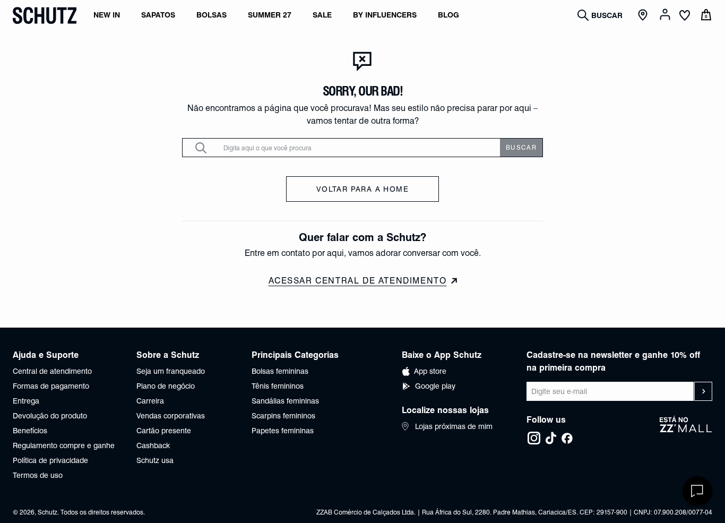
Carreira (150, 401)
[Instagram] (534, 438)
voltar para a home (362, 189)
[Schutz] (44, 15)
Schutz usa (155, 460)
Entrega (26, 401)
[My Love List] (684, 16)
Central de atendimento (52, 371)
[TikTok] (550, 438)
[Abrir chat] (697, 491)
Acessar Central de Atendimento (358, 281)
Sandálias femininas (285, 401)
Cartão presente (163, 430)
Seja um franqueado (170, 371)
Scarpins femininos (283, 415)
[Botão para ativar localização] (644, 15)
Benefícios (30, 430)
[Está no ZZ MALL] (686, 430)
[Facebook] (566, 438)
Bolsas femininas (280, 371)
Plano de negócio (165, 386)
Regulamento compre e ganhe (64, 445)
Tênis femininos (278, 386)
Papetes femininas (283, 430)
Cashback (153, 445)
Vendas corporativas (170, 415)
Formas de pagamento (51, 386)
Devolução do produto (50, 415)
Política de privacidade (50, 460)
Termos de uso (38, 475)
